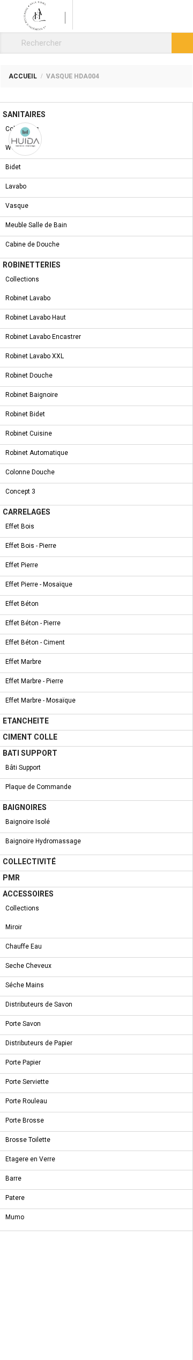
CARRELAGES (26, 512)
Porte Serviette (27, 1082)
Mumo (14, 1217)
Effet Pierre (21, 565)
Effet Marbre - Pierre (34, 681)
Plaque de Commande (38, 787)
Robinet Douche (29, 375)
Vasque (16, 205)
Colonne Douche (30, 472)
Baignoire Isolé (27, 822)
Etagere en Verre (30, 1159)
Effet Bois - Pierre (30, 545)
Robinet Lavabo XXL (34, 356)
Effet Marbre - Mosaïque (40, 700)
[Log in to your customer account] (59, 15)
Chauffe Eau (23, 946)
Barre (13, 1178)
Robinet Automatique (36, 453)
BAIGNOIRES (25, 807)
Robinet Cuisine (28, 433)
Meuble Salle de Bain (36, 225)
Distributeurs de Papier (38, 1043)
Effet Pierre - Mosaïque (38, 584)
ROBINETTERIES (32, 265)
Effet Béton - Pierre (33, 623)
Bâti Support (23, 767)
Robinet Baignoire (31, 395)
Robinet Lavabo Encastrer (43, 337)
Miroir (13, 927)
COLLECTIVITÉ (29, 861)
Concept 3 (20, 491)
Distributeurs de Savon (38, 1004)
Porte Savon (23, 1024)
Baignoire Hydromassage (43, 841)
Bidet (13, 167)
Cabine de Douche (32, 244)
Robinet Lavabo (27, 298)
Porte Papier (23, 1062)
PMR (11, 877)
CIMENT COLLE (30, 737)
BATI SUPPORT (30, 753)
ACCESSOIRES (28, 893)
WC (10, 147)
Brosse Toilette (27, 1140)
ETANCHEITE (26, 721)
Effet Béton (22, 603)
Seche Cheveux (28, 966)
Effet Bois (19, 526)
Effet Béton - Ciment (35, 642)
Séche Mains (24, 985)
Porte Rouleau (26, 1101)
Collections (22, 129)
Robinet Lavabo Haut (35, 317)
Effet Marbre (23, 661)
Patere (15, 1198)
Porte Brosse (24, 1120)
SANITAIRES (24, 114)
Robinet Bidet (25, 414)
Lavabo (15, 186)
